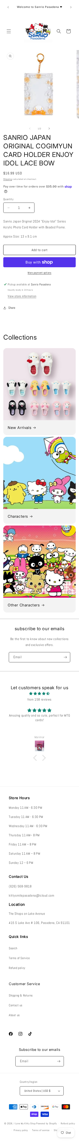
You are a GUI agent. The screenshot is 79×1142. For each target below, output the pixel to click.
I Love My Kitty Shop (25, 1123)
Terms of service (41, 1130)
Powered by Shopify (46, 1123)
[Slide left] (30, 128)
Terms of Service (19, 958)
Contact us (15, 1005)
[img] (39, 693)
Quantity (8, 199)
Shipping (7, 179)
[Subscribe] (65, 657)
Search (13, 948)
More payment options (39, 272)
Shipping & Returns (21, 995)
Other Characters (24, 605)
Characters (18, 516)
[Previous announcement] (8, 7)
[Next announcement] (71, 7)
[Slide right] (49, 128)
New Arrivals (19, 427)
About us (14, 1015)
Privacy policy (21, 1130)
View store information (22, 296)
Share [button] (11, 308)
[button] (9, 31)
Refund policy (17, 968)
